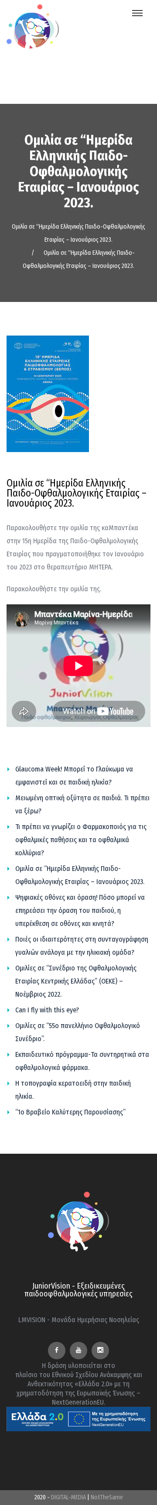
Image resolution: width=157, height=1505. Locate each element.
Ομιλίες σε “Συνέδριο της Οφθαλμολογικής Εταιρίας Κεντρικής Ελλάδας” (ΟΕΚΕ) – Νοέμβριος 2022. (76, 981)
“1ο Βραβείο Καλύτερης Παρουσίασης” (70, 1112)
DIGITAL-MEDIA (68, 1497)
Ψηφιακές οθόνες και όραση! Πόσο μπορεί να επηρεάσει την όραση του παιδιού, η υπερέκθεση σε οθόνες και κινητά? (80, 910)
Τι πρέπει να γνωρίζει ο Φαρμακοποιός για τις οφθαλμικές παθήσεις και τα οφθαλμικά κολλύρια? (81, 840)
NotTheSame (107, 1497)
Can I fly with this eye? (47, 1010)
